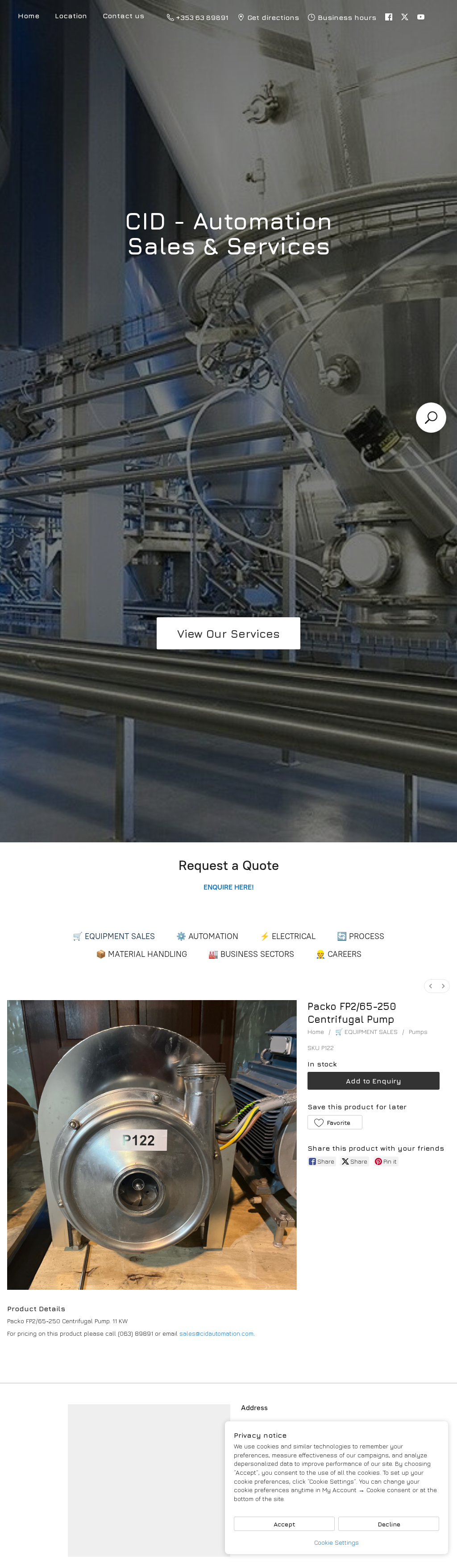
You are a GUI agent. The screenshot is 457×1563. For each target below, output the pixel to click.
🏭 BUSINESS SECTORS (251, 954)
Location (71, 16)
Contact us (123, 16)
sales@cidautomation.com (216, 1333)
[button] (334, 1122)
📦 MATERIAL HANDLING (141, 954)
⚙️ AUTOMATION (207, 936)
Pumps (418, 1031)
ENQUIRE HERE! (235, 887)
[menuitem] (430, 986)
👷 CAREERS (338, 954)
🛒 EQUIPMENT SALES (114, 936)
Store (28, 17)
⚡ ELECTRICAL (288, 936)
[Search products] (431, 418)
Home (315, 1031)
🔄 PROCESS (360, 936)
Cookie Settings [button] (336, 1542)
